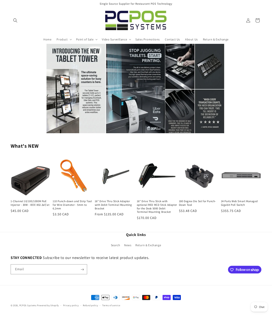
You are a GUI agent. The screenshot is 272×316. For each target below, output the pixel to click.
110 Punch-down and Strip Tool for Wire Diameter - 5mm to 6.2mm (72, 205)
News (127, 245)
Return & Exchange (148, 245)
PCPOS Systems (28, 305)
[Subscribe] (82, 270)
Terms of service (111, 305)
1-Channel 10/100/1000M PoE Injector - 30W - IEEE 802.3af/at (30, 203)
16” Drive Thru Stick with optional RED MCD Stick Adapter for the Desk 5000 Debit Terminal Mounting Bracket (157, 207)
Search (115, 245)
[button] (15, 20)
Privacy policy (71, 305)
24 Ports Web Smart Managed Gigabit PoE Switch (239, 203)
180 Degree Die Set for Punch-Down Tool (197, 203)
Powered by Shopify (48, 305)
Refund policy (90, 305)
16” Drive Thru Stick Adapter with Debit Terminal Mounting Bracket (113, 205)
